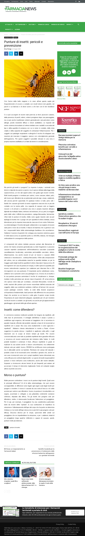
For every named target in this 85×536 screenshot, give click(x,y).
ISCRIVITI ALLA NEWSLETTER (75, 512)
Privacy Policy (60, 524)
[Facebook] (75, 1)
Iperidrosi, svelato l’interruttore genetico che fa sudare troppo (69, 216)
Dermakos (61, 209)
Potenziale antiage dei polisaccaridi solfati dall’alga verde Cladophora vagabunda (69, 260)
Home (6, 34)
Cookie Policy (72, 524)
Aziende (17, 29)
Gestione (32, 24)
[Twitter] (74, 71)
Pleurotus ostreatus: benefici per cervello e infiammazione (67, 147)
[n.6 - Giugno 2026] (69, 91)
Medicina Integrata (64, 171)
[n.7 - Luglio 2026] (60, 91)
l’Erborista (61, 131)
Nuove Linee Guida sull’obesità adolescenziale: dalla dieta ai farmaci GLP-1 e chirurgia (29, 483)
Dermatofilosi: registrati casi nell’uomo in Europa (68, 231)
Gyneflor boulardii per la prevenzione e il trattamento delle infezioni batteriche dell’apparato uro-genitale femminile (43, 452)
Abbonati (37, 1)
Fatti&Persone (20, 24)
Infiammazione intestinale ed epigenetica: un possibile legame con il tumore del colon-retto (69, 197)
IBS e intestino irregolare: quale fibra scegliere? (11, 481)
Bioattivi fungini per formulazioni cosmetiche (69, 270)
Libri (26, 1)
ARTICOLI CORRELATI (12, 463)
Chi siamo (7, 1)
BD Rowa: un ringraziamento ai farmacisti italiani (14, 450)
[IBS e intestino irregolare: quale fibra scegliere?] (11, 472)
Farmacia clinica (43, 24)
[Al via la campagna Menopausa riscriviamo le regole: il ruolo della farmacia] (46, 472)
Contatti (44, 1)
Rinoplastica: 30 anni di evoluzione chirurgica (68, 224)
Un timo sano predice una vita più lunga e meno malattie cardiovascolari (69, 187)
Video (31, 1)
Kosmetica (61, 241)
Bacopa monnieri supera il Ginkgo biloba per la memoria (69, 137)
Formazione (15, 1)
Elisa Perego (8, 49)
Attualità (8, 24)
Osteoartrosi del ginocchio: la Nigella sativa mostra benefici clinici (69, 156)
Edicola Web (61, 99)
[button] (78, 25)
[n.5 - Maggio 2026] (77, 91)
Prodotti (8, 29)
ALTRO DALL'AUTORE (29, 463)
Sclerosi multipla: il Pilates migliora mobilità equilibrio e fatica (69, 178)
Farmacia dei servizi (57, 24)
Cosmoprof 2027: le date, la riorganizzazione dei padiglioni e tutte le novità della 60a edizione (69, 248)
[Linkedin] (79, 1)
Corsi (21, 1)
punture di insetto (15, 427)
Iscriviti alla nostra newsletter (67, 43)
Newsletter (51, 1)
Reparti (69, 24)
